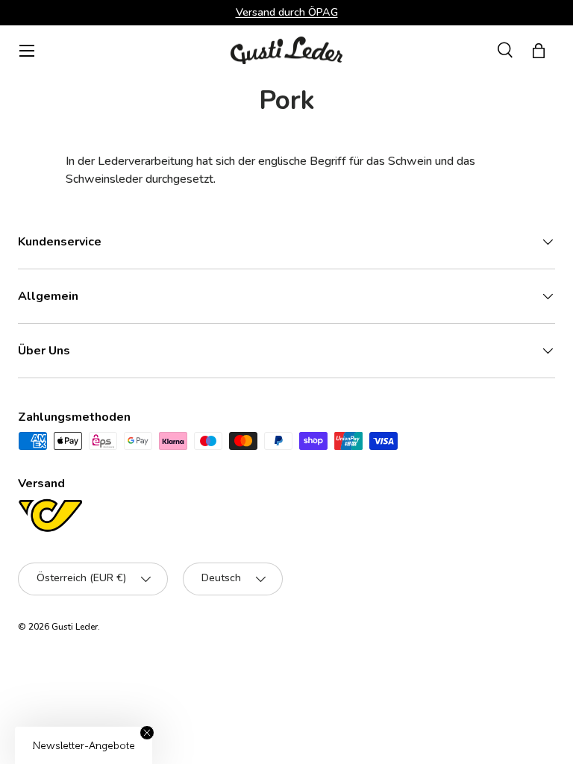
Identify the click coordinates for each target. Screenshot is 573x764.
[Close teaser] (147, 732)
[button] (538, 50)
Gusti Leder (74, 627)
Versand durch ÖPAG (287, 11)
